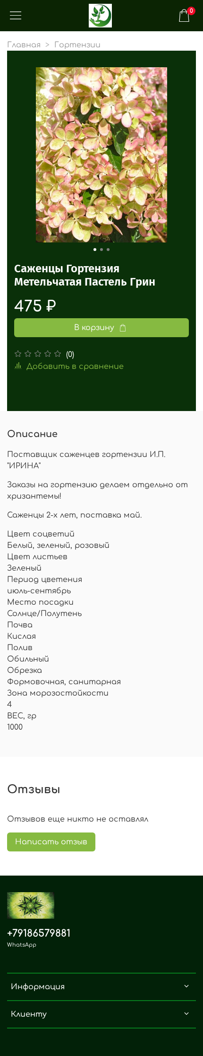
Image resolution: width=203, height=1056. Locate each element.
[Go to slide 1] (94, 249)
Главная (24, 45)
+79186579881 (38, 933)
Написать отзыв (51, 842)
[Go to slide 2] (101, 249)
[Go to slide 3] (108, 249)
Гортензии (77, 45)
